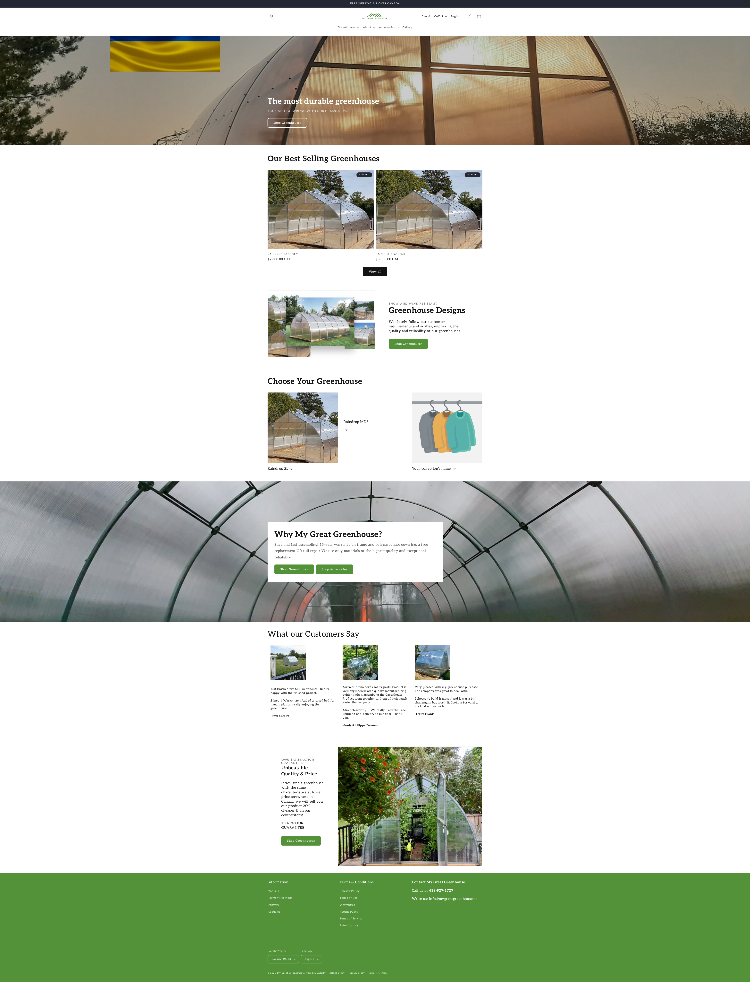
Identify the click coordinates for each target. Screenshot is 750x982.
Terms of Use (348, 898)
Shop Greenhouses (287, 123)
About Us (274, 911)
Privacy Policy (349, 891)
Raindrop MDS (356, 422)
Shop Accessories (334, 569)
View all (375, 271)
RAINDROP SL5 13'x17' (283, 254)
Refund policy (349, 925)
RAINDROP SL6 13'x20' (391, 254)
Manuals (273, 891)
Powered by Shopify (314, 973)
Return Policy (349, 911)
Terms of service (378, 973)
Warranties (347, 905)
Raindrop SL (278, 469)
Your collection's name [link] (432, 469)
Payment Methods (280, 898)
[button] (272, 16)
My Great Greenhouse (289, 973)
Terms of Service (351, 918)
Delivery (273, 905)
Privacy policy (357, 973)
